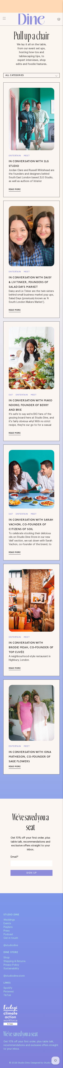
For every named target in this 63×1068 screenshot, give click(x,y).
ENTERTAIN (15, 156)
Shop (7, 957)
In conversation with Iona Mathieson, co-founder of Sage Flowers (30, 757)
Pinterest (9, 991)
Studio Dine (24, 1063)
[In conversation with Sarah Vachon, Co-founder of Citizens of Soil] (31, 479)
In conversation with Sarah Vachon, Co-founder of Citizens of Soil (31, 525)
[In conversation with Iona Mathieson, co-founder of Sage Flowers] (31, 713)
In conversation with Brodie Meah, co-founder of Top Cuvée (31, 648)
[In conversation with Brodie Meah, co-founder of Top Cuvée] (31, 600)
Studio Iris (49, 1063)
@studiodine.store (14, 976)
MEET (27, 156)
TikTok (7, 995)
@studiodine (11, 945)
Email (14, 857)
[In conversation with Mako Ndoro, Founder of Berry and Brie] (31, 358)
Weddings (9, 920)
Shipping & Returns (15, 961)
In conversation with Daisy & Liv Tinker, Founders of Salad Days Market (30, 282)
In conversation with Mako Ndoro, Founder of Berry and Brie (30, 405)
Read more (15, 189)
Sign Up (31, 873)
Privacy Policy (11, 965)
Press (7, 931)
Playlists (8, 927)
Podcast (8, 934)
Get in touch (11, 938)
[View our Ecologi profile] (10, 1015)
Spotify (8, 988)
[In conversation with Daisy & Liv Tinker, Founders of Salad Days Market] (31, 236)
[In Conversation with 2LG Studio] (31, 119)
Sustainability (11, 968)
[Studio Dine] (31, 19)
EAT (11, 395)
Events (7, 923)
